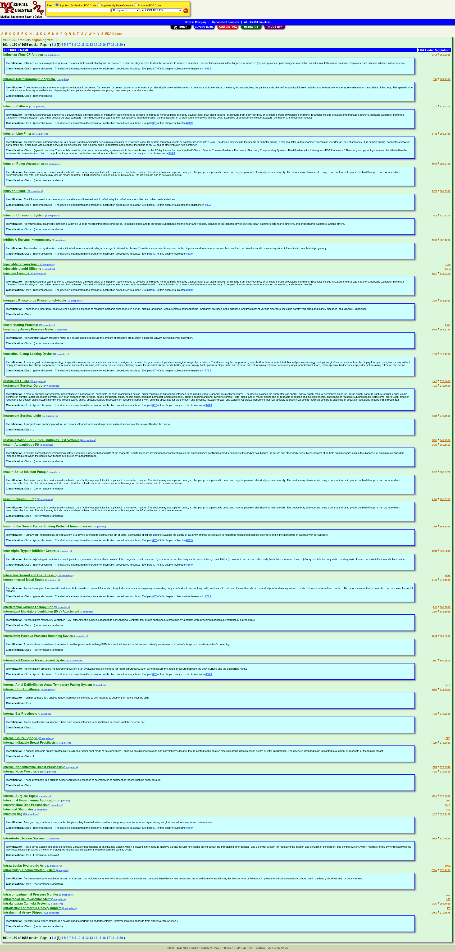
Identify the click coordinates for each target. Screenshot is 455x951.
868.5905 (445, 636)
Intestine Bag (13, 814)
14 (95, 44)
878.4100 (445, 814)
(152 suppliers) (34, 191)
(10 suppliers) (37, 381)
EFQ (448, 738)
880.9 (171, 153)
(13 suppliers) (31, 814)
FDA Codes (113, 34)
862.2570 (445, 440)
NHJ (434, 636)
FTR (434, 767)
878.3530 (445, 742)
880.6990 (445, 191)
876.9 (208, 370)
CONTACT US (263, 947)
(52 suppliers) (61, 607)
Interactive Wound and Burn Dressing (30, 575)
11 (82, 44)
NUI (435, 215)
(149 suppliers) (51, 385)
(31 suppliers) (44, 499)
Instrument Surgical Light (22, 415)
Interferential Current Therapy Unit (28, 607)
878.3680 (445, 771)
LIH (435, 607)
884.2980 (445, 79)
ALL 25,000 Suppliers (257, 22)
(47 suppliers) (36, 106)
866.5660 (445, 444)
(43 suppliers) (45, 738)
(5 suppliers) (47, 264)
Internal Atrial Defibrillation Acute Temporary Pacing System (47, 684)
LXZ (434, 381)
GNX (434, 55)
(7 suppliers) (60, 329)
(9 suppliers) (70, 767)
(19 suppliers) (51, 55)
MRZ (434, 164)
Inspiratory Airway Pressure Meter (28, 329)
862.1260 (445, 240)
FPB (434, 134)
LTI (448, 908)
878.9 (189, 123)
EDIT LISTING (244, 947)
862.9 (189, 253)
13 (91, 44)
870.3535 (445, 838)
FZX (434, 385)
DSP (434, 838)
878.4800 (445, 381)
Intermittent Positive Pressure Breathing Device (38, 636)
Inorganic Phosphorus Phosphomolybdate (34, 300)
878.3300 (445, 796)
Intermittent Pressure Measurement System (35, 660)
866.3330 (445, 55)
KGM (447, 269)
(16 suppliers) (49, 416)
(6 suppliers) (65, 575)
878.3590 (445, 714)
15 (99, 44)
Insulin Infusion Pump (19, 499)
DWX (434, 912)
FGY (434, 273)
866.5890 (445, 551)
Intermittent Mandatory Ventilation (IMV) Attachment (41, 611)
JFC (434, 660)
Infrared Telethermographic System (29, 79)
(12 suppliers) (52, 912)
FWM (434, 742)
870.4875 (445, 912)
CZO (434, 551)
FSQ (434, 416)
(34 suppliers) (39, 134)
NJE (448, 899)
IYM (435, 79)
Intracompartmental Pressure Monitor (30, 894)
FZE (434, 771)
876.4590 (445, 580)
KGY (434, 814)
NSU (434, 440)
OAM (434, 526)
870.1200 (445, 215)
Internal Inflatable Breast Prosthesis (29, 742)
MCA (434, 796)
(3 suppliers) (58, 240)
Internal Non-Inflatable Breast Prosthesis (33, 767)
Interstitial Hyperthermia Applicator (29, 800)
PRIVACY (228, 947)
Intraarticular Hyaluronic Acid (24, 865)
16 (104, 44)
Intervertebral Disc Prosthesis (25, 805)
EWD (447, 325)
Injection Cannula (16, 273)
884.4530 (445, 903)
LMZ (448, 800)
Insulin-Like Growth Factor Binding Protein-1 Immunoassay (47, 526)
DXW (434, 870)
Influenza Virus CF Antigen (23, 54)
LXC (448, 894)
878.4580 (445, 416)
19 (116, 44)
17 (108, 44)
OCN (434, 444)
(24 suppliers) (75, 660)
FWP (434, 689)
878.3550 (445, 689)
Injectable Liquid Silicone (22, 268)
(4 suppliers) (43, 796)
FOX (434, 191)
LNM (448, 264)
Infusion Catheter (15, 106)
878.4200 (445, 106)
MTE (448, 685)
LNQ (448, 809)
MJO (447, 805)
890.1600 (445, 660)
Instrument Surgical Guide (22, 385)
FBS (434, 580)
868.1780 (445, 329)
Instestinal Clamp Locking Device (27, 354)
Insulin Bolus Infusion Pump (24, 472)
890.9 (208, 674)
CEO (434, 300)
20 (121, 44)
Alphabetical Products (225, 22)
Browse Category (195, 22)
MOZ (447, 865)
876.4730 (445, 354)
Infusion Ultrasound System (23, 215)
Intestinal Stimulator (18, 809)
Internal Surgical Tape (19, 796)
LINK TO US (281, 947)
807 (154, 68)
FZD (434, 714)
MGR (447, 575)
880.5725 (445, 164)
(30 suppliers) (52, 164)
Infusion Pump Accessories (23, 163)
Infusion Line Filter (17, 133)
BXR (434, 329)
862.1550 (445, 526)
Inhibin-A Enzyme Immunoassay (27, 240)
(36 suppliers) (74, 300)
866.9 (208, 68)
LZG (434, 499)
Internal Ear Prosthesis (20, 713)
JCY (434, 106)
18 (112, 44)
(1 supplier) (62, 79)
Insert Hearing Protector (20, 325)
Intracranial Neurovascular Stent (26, 899)
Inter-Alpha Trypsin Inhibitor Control (30, 551)
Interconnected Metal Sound (24, 579)
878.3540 (445, 767)
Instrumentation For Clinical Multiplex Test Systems (41, 440)
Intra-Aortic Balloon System (23, 838)
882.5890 (445, 607)
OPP (434, 472)
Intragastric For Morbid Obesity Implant (32, 908)
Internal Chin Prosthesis (21, 689)
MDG (434, 903)
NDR (434, 240)
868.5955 (445, 611)
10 (78, 44)
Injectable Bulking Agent (21, 264)
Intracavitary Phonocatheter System (29, 870)
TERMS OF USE (210, 947)
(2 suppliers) (51, 215)
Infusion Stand (14, 191)
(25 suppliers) (46, 325)
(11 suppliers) (55, 805)
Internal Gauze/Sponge (20, 738)
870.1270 (445, 870)
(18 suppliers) (47, 689)
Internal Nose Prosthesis (21, 771)
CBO (434, 611)
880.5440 (445, 134)
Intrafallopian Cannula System (25, 903)
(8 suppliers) (65, 894)
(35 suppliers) (37, 273)
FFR (434, 354)
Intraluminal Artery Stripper (23, 912)
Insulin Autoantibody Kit (21, 444)
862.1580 (445, 300)
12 (87, 44)
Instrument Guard (16, 381)
